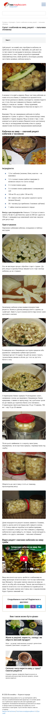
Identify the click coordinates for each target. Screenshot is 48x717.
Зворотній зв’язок (8, 711)
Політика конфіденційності (26, 711)
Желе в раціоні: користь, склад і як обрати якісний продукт (24, 638)
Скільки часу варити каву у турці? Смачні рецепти (23, 669)
